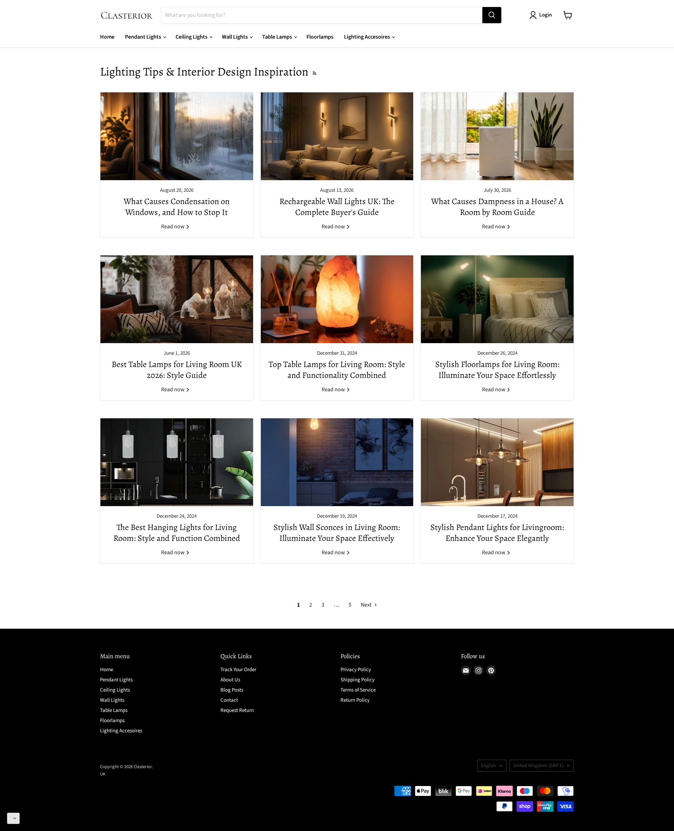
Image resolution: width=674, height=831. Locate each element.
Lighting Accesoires (367, 37)
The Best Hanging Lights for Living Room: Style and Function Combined (176, 533)
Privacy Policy (356, 669)
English (488, 765)
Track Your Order (238, 669)
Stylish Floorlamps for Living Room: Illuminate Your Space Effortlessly (497, 370)
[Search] (491, 15)
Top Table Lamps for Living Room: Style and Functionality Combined (337, 370)
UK (103, 774)
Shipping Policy (358, 679)
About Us (230, 679)
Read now (173, 226)
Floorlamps (319, 37)
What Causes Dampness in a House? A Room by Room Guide (497, 207)
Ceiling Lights (192, 37)
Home (107, 37)
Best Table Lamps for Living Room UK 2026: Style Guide (177, 370)
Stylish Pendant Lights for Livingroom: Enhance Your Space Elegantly (497, 533)
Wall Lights (235, 37)
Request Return (237, 710)
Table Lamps (277, 37)
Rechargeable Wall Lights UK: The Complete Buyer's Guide (337, 207)
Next (366, 605)
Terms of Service (358, 690)
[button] (13, 818)
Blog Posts (231, 690)
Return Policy (355, 700)
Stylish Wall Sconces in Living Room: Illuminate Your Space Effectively (336, 533)
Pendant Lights (143, 37)
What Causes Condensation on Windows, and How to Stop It (177, 207)
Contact (229, 700)
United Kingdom (538, 765)
